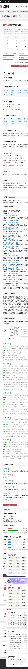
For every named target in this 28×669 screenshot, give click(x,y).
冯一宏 (17, 557)
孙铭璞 (10, 563)
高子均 (19, 90)
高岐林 (19, 121)
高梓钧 (6, 95)
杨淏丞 (23, 573)
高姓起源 (6, 29)
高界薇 (23, 593)
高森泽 (10, 596)
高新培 (19, 119)
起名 (9, 11)
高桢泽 (17, 593)
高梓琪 (5, 636)
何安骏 (10, 557)
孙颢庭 (17, 563)
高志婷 (10, 599)
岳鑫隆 (23, 563)
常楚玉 (10, 566)
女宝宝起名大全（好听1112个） (15, 640)
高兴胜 (10, 593)
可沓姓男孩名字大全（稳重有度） (15, 638)
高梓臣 (5, 630)
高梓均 (26, 90)
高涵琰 (6, 121)
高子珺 (5, 653)
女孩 (25, 587)
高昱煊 (23, 590)
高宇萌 (23, 605)
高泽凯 (12, 123)
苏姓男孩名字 (12, 650)
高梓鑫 (5, 633)
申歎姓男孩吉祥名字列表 (14, 648)
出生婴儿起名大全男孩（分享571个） (15, 644)
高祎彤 (26, 121)
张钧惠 (10, 570)
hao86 (5, 11)
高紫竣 (12, 90)
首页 (17, 6)
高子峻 (6, 90)
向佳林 (17, 560)
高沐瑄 (26, 119)
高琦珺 (5, 650)
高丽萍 (10, 602)
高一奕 (17, 605)
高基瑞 (10, 590)
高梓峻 (26, 92)
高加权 (17, 590)
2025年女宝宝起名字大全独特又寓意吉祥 (15, 642)
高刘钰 (17, 596)
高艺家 (23, 596)
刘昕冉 (23, 557)
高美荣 (23, 602)
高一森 (17, 599)
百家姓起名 (12, 612)
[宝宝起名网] (5, 6)
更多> (25, 612)
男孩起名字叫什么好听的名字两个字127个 (15, 636)
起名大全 (24, 6)
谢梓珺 (5, 616)
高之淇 (10, 605)
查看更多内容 (10, 505)
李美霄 (17, 573)
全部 (19, 587)
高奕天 (17, 602)
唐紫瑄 (23, 560)
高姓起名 (11, 588)
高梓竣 (12, 92)
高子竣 (19, 92)
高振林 (12, 119)
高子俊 (12, 95)
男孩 (22, 587)
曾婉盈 (10, 573)
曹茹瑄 (23, 570)
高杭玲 (6, 123)
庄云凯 (17, 566)
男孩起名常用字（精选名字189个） (15, 647)
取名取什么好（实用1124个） (14, 634)
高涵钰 (12, 121)
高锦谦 (6, 119)
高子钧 (6, 92)
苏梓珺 (5, 614)
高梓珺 (17, 321)
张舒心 (23, 566)
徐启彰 (17, 570)
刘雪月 (10, 560)
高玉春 (23, 599)
